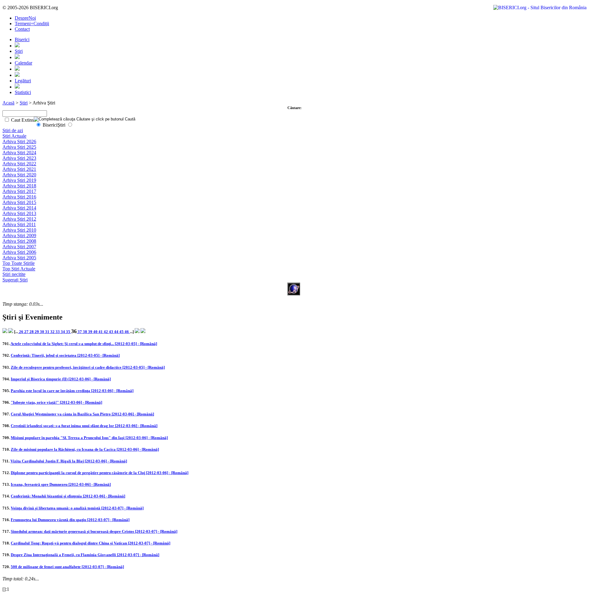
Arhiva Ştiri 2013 (19, 213)
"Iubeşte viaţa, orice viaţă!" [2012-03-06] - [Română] (56, 402)
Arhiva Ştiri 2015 (19, 202)
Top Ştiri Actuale (18, 268)
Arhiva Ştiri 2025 (19, 147)
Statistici (23, 92)
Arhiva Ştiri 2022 (19, 163)
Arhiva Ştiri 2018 (19, 185)
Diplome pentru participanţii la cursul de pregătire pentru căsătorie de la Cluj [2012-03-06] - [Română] (99, 472)
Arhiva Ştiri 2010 (19, 230)
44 (116, 331)
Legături (23, 80)
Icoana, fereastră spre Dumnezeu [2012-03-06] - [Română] (61, 484)
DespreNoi (25, 18)
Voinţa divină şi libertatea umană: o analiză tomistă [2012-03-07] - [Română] (77, 508)
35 (68, 331)
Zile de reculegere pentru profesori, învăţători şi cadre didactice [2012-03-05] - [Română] (88, 367)
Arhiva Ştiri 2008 (19, 241)
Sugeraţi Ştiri (15, 279)
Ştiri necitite (13, 274)
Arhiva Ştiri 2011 (19, 224)
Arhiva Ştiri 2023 (19, 158)
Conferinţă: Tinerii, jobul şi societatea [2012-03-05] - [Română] (65, 355)
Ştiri (19, 51)
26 (21, 331)
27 (26, 331)
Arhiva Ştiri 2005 (19, 257)
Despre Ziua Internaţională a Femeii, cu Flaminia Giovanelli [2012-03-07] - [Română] (85, 554)
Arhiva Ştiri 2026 (19, 141)
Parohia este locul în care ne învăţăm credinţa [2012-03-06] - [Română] (72, 390)
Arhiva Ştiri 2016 (19, 196)
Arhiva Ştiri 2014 (19, 207)
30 (42, 331)
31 (47, 331)
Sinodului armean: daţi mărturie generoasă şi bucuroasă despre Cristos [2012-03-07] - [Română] (94, 531)
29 (37, 331)
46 (127, 331)
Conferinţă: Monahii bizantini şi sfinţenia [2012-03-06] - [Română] (68, 496)
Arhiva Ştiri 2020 (19, 174)
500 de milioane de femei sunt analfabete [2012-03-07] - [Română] (67, 566)
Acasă (8, 102)
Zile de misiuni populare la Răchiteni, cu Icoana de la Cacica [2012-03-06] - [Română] (85, 449)
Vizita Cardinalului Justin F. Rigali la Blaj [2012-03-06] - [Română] (68, 461)
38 (85, 331)
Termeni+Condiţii (32, 23)
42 (106, 331)
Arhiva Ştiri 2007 (19, 246)
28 (32, 331)
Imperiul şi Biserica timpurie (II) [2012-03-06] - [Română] (61, 379)
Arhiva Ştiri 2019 (19, 180)
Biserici (22, 39)
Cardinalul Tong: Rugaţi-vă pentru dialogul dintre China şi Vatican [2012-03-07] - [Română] (90, 543)
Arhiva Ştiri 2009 (19, 235)
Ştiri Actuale (14, 136)
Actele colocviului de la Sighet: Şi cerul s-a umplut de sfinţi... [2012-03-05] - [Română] (83, 343)
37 (80, 331)
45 (122, 331)
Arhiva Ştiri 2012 (19, 219)
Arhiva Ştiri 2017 (19, 191)
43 (111, 331)
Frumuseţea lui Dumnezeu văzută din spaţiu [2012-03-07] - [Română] (70, 519)
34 (63, 331)
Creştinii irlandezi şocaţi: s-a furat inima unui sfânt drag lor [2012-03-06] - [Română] (84, 425)
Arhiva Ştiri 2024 (19, 152)
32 (53, 331)
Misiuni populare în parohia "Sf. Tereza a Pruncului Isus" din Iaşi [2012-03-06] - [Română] (89, 437)
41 (101, 331)
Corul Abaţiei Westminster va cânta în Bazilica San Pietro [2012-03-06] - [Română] (82, 414)
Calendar (23, 62)
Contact (22, 29)
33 (58, 331)
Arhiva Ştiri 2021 (19, 169)
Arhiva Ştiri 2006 (19, 252)
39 (90, 331)
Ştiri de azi (12, 130)
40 (95, 331)
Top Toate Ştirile (18, 263)
